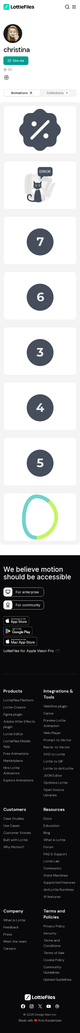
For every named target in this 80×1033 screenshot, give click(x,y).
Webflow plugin (55, 706)
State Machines (56, 875)
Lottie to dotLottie (58, 768)
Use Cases (11, 825)
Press (7, 934)
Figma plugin (12, 714)
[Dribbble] (57, 1006)
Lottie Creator (14, 707)
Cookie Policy (54, 960)
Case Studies (13, 818)
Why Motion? (13, 847)
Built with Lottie (15, 840)
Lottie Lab (52, 861)
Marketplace (13, 760)
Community (52, 868)
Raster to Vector (57, 747)
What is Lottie (54, 840)
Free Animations (16, 753)
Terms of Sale (54, 953)
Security (50, 933)
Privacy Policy (54, 926)
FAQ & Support (55, 854)
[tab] (22, 93)
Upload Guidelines (57, 979)
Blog (47, 832)
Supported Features (59, 882)
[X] (40, 1006)
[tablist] (40, 93)
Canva (48, 713)
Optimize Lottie (56, 782)
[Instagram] (6, 77)
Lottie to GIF (53, 761)
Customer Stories (17, 832)
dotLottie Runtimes (59, 889)
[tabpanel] (40, 323)
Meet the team (15, 941)
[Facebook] (23, 1006)
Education (52, 825)
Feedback (11, 927)
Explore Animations (18, 780)
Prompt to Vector (57, 740)
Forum (48, 847)
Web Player (52, 733)
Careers (9, 948)
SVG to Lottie (54, 754)
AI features (52, 896)
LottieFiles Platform (18, 700)
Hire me (18, 60)
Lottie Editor (13, 734)
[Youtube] (48, 1006)
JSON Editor (53, 775)
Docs (48, 818)
